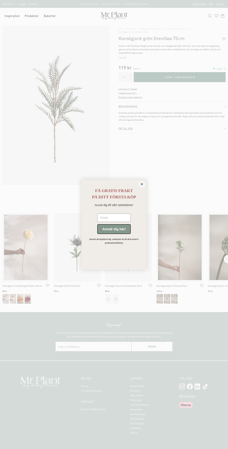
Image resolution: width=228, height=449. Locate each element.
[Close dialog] (142, 184)
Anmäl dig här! (114, 229)
